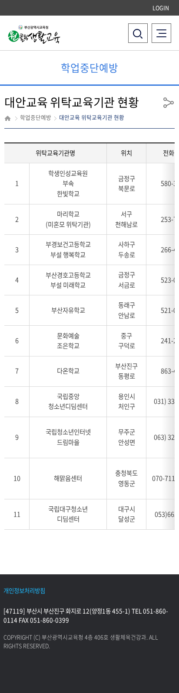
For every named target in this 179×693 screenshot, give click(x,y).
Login (160, 7)
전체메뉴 (163, 28)
